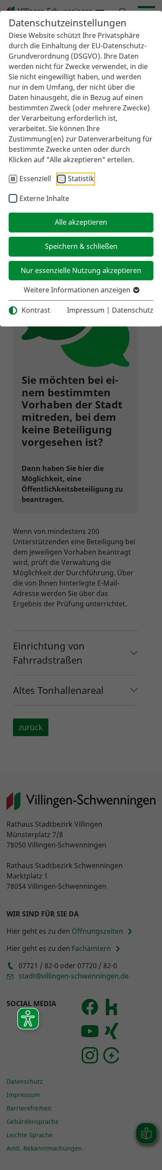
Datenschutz (132, 310)
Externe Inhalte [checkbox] (44, 198)
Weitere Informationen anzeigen (78, 290)
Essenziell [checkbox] (35, 178)
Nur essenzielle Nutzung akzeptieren (81, 270)
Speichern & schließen (81, 246)
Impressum (86, 310)
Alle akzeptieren (81, 222)
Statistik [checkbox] (81, 178)
